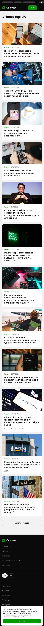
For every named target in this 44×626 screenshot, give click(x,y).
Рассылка (6, 565)
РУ (5, 575)
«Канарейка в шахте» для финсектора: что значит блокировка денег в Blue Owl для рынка (21, 421)
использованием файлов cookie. (14, 617)
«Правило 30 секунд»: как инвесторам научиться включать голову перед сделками (21, 93)
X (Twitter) (6, 600)
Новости (7, 414)
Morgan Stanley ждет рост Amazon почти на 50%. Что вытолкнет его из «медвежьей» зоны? (22, 465)
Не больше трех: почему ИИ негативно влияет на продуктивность (18, 133)
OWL (6, 429)
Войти (32, 8)
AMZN (6, 471)
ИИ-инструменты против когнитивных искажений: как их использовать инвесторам (21, 53)
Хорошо (22, 621)
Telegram (6, 586)
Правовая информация (11, 560)
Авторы (5, 551)
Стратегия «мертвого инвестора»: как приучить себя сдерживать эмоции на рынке (20, 340)
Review (6, 48)
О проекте (6, 546)
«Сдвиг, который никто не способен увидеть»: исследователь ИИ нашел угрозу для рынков (21, 214)
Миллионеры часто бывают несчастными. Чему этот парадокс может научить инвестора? (18, 256)
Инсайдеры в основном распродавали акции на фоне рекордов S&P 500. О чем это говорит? (20, 508)
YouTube (5, 590)
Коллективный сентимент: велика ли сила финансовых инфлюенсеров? (19, 173)
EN (11, 575)
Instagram (6, 605)
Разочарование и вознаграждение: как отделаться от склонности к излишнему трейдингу (19, 299)
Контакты (6, 556)
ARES (12, 429)
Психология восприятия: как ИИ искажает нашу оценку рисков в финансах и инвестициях (21, 380)
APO (21, 429)
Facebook (6, 595)
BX (16, 429)
